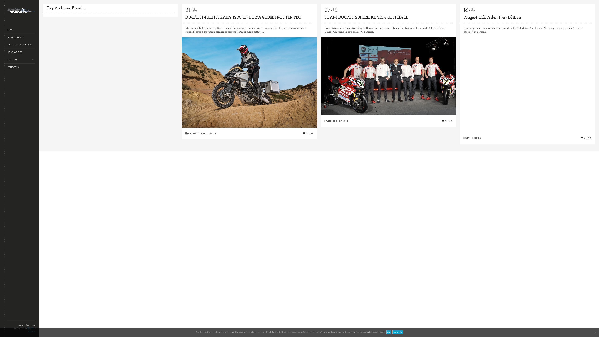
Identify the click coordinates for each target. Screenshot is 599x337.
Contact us (13, 67)
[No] (595, 332)
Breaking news (15, 37)
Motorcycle (195, 133)
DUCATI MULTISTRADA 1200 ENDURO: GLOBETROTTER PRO (243, 18)
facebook (13, 316)
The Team (12, 60)
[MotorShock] (21, 11)
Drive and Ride (14, 52)
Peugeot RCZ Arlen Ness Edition (492, 18)
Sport (346, 121)
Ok (388, 332)
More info (398, 332)
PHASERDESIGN (335, 121)
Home (10, 30)
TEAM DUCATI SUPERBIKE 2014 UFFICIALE (366, 18)
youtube (17, 316)
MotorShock (210, 133)
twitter (9, 316)
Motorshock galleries (19, 45)
